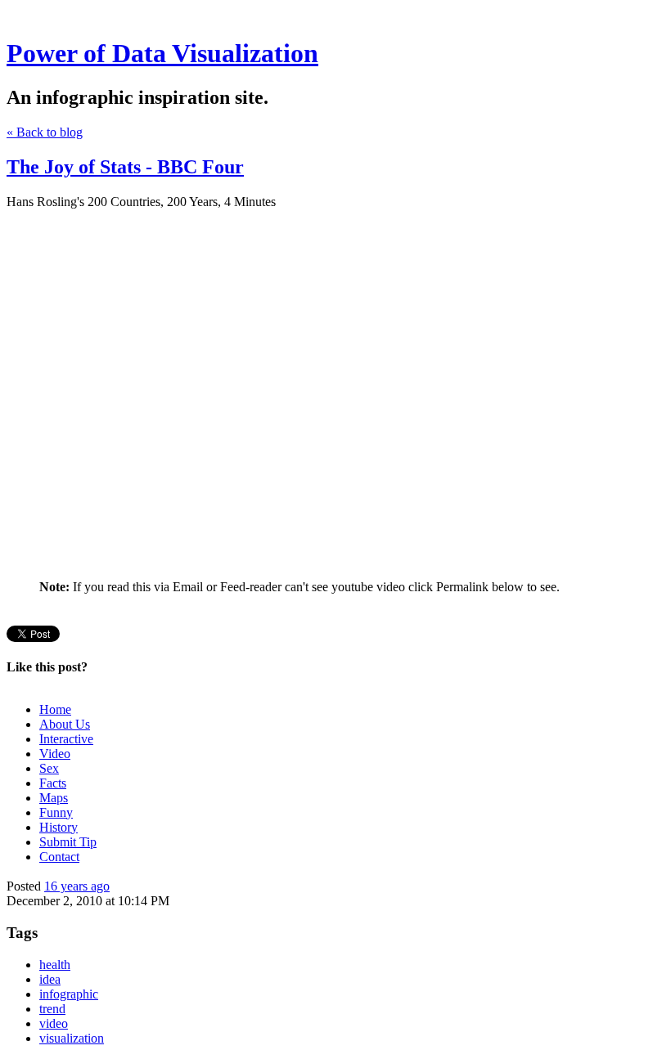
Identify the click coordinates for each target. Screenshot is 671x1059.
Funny (56, 812)
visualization (71, 1038)
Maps (53, 798)
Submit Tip (68, 842)
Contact (59, 857)
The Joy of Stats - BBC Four (125, 166)
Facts (52, 783)
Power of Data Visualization (162, 53)
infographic (68, 994)
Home (55, 709)
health (54, 964)
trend (52, 1009)
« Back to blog (45, 132)
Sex (49, 768)
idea (50, 979)
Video (54, 754)
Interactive (66, 739)
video (53, 1023)
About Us (64, 724)
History (58, 827)
